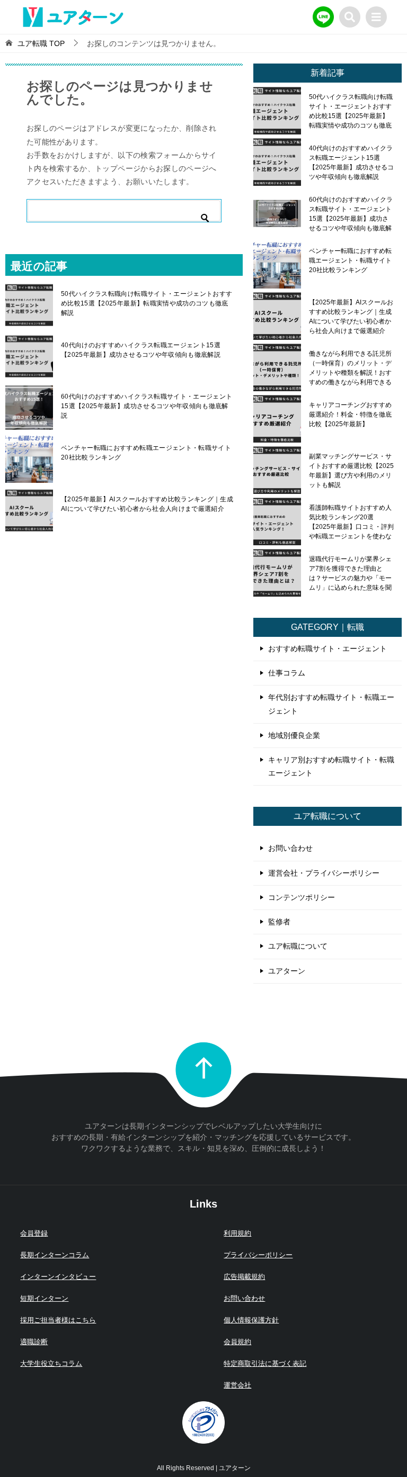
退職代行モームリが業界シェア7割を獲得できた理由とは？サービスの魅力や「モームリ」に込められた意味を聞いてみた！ (350, 573)
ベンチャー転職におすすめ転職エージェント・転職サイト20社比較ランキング (146, 452)
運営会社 (237, 1385)
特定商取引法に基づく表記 (265, 1363)
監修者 (279, 921)
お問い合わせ (290, 848)
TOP (41, 43)
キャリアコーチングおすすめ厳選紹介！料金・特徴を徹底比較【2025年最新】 (350, 414)
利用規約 (237, 1233)
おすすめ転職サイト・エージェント (327, 648)
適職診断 (34, 1342)
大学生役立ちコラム (51, 1363)
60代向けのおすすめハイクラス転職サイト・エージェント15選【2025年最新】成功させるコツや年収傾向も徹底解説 (146, 406)
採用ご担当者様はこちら (58, 1320)
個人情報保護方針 (251, 1320)
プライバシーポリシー (258, 1255)
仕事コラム (286, 673)
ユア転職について (298, 946)
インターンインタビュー (58, 1277)
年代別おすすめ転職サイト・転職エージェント (331, 704)
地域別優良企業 (294, 735)
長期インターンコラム (54, 1255)
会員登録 (34, 1233)
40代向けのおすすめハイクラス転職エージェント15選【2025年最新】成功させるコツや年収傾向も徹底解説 (140, 349)
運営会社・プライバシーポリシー (323, 873)
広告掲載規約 (244, 1277)
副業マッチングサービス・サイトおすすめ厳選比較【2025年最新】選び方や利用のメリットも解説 (351, 471)
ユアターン (286, 971)
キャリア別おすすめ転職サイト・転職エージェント (331, 766)
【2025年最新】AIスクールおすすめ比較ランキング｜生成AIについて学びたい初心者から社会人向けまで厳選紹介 (147, 504)
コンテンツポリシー (301, 897)
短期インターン (44, 1298)
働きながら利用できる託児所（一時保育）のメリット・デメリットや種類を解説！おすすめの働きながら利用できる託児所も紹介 (350, 368)
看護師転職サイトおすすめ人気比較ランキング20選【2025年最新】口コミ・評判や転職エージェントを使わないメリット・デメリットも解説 (351, 522)
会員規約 (237, 1342)
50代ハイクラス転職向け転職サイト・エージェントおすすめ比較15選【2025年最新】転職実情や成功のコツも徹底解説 (146, 303)
